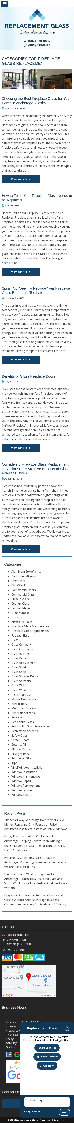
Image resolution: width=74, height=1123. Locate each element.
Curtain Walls (20, 599)
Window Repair (21, 781)
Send (64, 1112)
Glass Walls (18, 685)
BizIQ (27, 1111)
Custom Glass (20, 604)
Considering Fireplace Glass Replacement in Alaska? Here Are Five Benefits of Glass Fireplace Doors (35, 468)
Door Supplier (20, 613)
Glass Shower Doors (24, 676)
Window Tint (19, 795)
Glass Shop (18, 672)
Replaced (17, 717)
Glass (14, 640)
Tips (14, 763)
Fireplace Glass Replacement (30, 631)
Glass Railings (20, 654)
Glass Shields (20, 667)
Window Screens (22, 790)
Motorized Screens (23, 708)
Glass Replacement (23, 663)
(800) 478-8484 (38, 45)
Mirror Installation (23, 699)
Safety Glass (19, 735)
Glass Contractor (22, 649)
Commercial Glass (23, 594)
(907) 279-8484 (38, 40)
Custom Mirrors (22, 608)
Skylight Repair (21, 754)
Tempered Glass (22, 758)
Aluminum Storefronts (26, 572)
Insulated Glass (21, 695)
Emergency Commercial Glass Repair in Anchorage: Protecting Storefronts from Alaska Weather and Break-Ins (35, 862)
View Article (19, 179)
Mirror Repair (20, 704)
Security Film (19, 745)
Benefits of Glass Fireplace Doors (28, 376)
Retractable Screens (24, 731)
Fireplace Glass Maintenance (30, 626)
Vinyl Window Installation (27, 767)
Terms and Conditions (53, 1119)
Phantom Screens (23, 713)
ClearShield (18, 585)
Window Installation (24, 772)
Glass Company (21, 645)
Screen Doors (20, 740)
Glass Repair (19, 658)
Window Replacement (25, 786)
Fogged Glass (20, 635)
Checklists (18, 581)
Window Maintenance (25, 776)
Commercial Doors (23, 590)
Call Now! (48, 1065)
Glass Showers (21, 681)
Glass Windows (21, 690)
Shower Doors (20, 749)
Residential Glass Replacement (31, 726)
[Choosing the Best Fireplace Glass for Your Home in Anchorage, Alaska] (37, 87)
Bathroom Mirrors (23, 576)
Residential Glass (22, 722)
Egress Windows (22, 622)
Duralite (16, 617)
